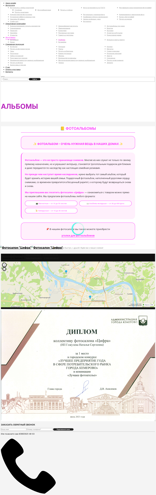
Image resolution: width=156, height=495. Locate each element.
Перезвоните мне (63, 429)
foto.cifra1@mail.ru (33, 255)
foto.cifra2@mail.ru (34, 258)
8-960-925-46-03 (50, 255)
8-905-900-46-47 (51, 258)
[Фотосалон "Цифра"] (15, 247)
